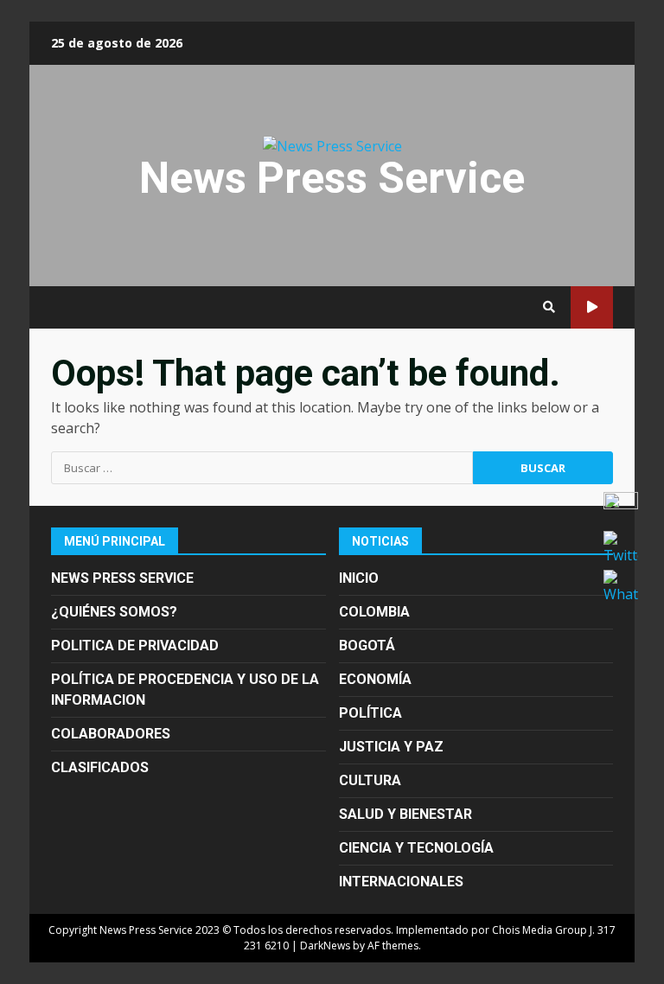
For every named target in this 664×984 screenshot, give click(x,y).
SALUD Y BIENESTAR (405, 814)
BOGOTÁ (367, 645)
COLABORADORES (110, 733)
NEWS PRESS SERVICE (122, 578)
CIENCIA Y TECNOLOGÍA (416, 848)
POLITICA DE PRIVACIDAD (135, 645)
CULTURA (370, 780)
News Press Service (332, 178)
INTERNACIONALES (401, 881)
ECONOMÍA (375, 679)
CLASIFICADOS (100, 767)
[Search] (549, 307)
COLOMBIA (374, 612)
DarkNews (325, 945)
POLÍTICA (370, 713)
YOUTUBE (592, 307)
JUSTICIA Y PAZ (391, 746)
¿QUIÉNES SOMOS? (114, 612)
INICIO (359, 578)
